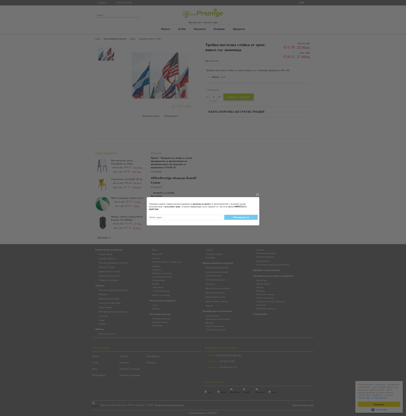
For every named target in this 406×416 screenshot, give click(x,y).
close (257, 194)
